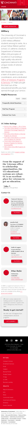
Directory (5, 402)
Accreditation (11, 422)
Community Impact (8, 397)
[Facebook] (7, 341)
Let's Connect (11, 321)
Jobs (4, 392)
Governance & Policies (9, 400)
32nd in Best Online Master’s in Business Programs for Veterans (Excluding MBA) (13, 143)
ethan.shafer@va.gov (17, 279)
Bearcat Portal (7, 371)
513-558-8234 (13, 231)
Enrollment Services (8, 364)
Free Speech (11, 420)
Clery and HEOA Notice (11, 415)
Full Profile (17, 212)
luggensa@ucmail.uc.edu (16, 256)
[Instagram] (11, 341)
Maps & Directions (8, 389)
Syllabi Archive (4, 418)
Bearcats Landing (8, 382)
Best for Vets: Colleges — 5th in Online (15, 126)
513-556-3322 (15, 277)
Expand (18, 98)
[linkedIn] (21, 341)
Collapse (24, 98)
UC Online (3, 22)
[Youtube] (16, 341)
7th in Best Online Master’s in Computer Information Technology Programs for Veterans (15, 130)
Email (4, 366)
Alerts (2, 415)
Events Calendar (7, 405)
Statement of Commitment (17, 416)
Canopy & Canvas (8, 361)
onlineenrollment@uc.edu (14, 350)
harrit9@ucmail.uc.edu (16, 208)
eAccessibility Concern (15, 418)
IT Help (5, 377)
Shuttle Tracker (7, 374)
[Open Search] (22, 2)
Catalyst (5, 369)
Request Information (10, 26)
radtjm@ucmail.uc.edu (15, 233)
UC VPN (5, 379)
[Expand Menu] (26, 6)
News (4, 395)
